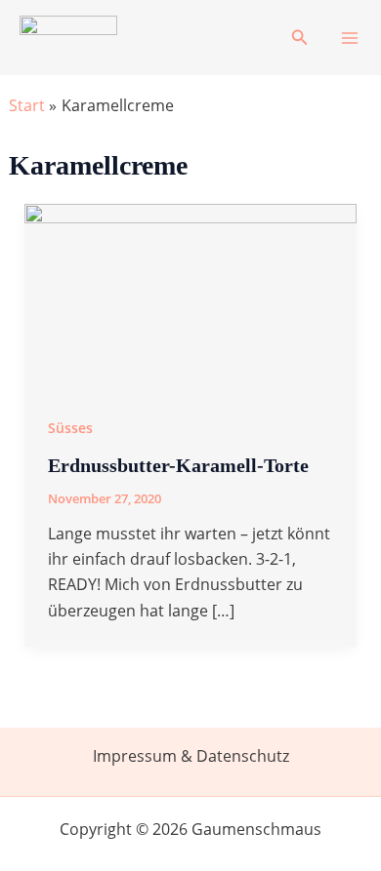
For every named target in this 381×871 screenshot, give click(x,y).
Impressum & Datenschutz (191, 756)
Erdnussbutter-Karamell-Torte (178, 465)
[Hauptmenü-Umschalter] (349, 38)
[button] (300, 38)
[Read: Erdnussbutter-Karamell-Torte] (191, 295)
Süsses (70, 427)
